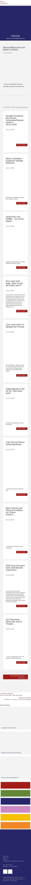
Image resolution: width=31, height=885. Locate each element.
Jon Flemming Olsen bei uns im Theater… (14, 621)
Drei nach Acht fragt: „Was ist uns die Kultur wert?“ (14, 283)
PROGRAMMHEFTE (16, 793)
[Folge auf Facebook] (5, 871)
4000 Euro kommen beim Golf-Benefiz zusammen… (15, 567)
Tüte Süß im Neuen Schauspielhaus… (15, 443)
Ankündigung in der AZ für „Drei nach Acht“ (15, 391)
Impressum (5, 856)
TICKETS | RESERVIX (15, 801)
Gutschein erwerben (7, 864)
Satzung (5, 859)
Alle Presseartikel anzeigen (17, 676)
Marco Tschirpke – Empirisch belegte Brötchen (14, 160)
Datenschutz (6, 857)
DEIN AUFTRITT (15, 809)
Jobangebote (15, 825)
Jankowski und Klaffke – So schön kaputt (15, 219)
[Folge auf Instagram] (10, 871)
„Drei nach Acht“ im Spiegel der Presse (15, 325)
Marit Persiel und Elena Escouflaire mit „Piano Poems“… (14, 511)
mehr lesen (21, 144)
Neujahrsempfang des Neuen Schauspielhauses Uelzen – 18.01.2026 (15, 120)
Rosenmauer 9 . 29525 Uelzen (10, 880)
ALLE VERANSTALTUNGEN (15, 785)
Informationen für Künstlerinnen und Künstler (13, 861)
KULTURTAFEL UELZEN (15, 817)
